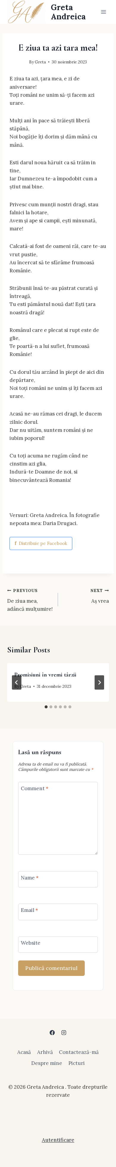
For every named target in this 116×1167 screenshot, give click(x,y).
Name (30, 877)
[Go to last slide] (16, 682)
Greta (40, 62)
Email (29, 910)
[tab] (46, 706)
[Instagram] (64, 1033)
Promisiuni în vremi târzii (45, 674)
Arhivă (45, 1052)
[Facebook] (52, 1033)
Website (30, 943)
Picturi (76, 1063)
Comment (34, 788)
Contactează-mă (79, 1052)
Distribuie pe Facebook (41, 543)
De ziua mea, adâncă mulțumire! (30, 600)
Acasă (24, 1052)
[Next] (99, 682)
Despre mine (46, 1063)
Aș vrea (99, 596)
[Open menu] (103, 11)
